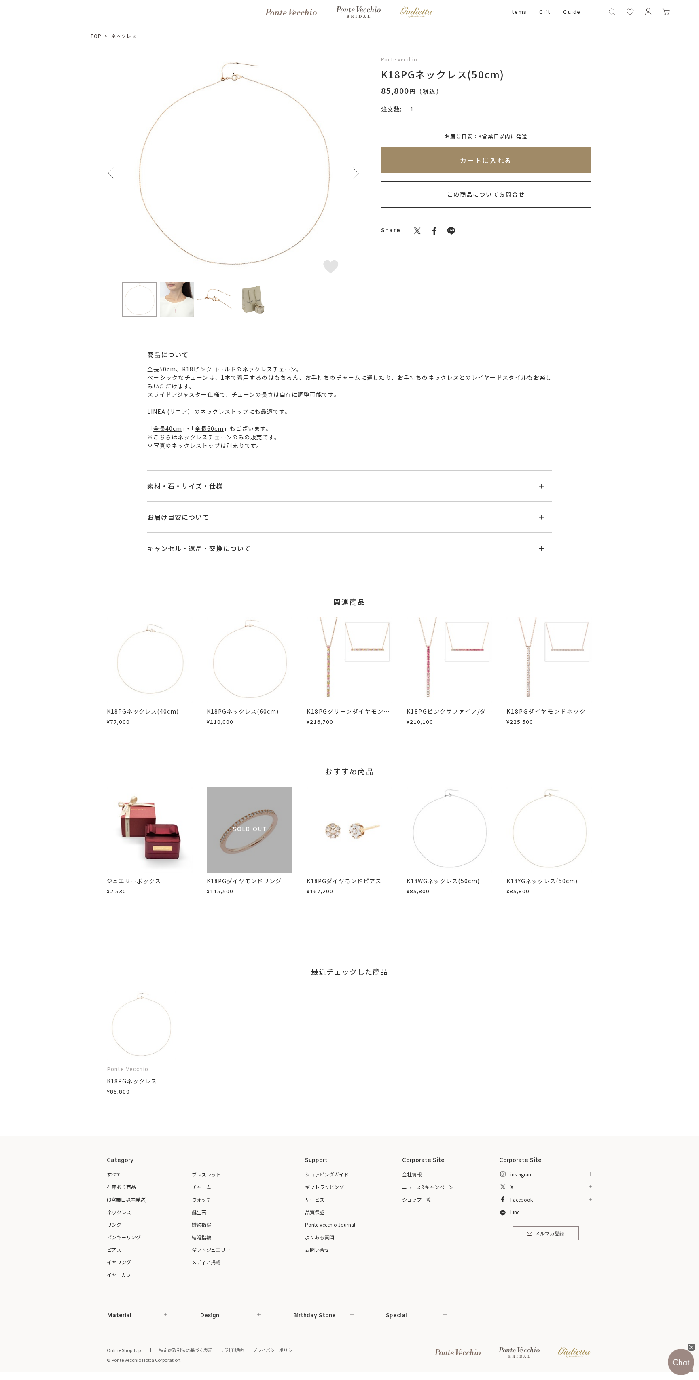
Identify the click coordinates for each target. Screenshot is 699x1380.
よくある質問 (319, 1237)
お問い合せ (317, 1249)
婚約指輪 (201, 1224)
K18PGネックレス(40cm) (143, 711)
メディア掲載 (206, 1262)
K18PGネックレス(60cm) (243, 711)
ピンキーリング (124, 1237)
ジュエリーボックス (134, 881)
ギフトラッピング (324, 1186)
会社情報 (412, 1174)
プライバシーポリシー (274, 1350)
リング (114, 1224)
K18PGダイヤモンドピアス (344, 881)
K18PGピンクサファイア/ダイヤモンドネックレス (449, 715)
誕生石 (199, 1211)
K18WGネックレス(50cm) (443, 881)
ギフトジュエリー (211, 1249)
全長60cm (209, 428)
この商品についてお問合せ (486, 194)
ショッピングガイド (327, 1174)
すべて (114, 1174)
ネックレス (124, 35)
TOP (96, 35)
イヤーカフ (119, 1274)
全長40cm (167, 428)
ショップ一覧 (416, 1199)
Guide (571, 12)
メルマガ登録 (549, 1234)
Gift (545, 12)
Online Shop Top (124, 1350)
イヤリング (119, 1262)
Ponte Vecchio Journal (330, 1224)
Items (518, 12)
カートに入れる (486, 160)
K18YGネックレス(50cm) (542, 881)
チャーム (201, 1186)
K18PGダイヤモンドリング (244, 881)
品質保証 (314, 1211)
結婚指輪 (201, 1237)
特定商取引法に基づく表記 (185, 1350)
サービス (314, 1199)
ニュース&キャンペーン (427, 1186)
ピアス (114, 1249)
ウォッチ (201, 1199)
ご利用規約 (232, 1350)
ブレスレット (206, 1174)
